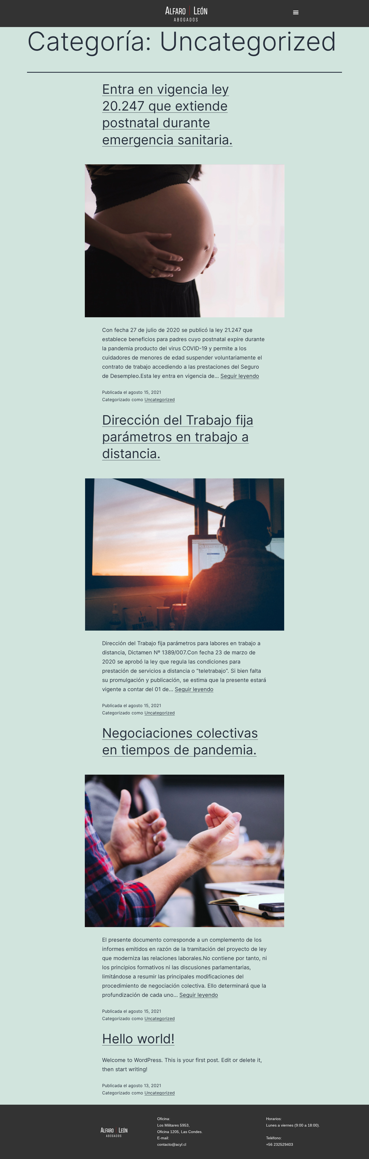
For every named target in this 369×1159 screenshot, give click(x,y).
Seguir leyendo (239, 376)
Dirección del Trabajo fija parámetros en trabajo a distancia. (177, 437)
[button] (295, 12)
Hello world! (138, 1039)
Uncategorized (160, 399)
